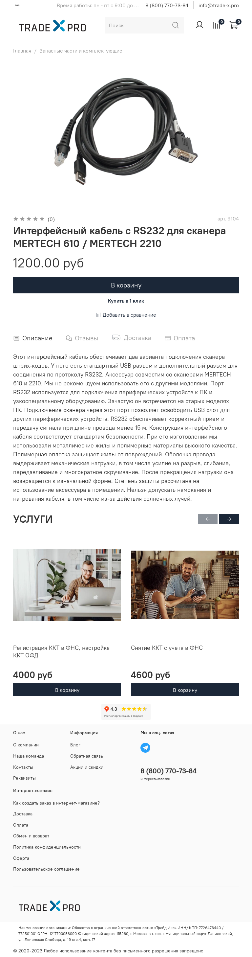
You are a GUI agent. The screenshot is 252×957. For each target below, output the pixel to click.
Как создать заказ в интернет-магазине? (56, 803)
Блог (75, 745)
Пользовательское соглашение (46, 869)
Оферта (21, 858)
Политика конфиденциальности (47, 847)
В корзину (67, 689)
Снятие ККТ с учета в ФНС (167, 647)
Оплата (20, 825)
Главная (22, 50)
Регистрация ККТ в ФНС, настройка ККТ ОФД (61, 651)
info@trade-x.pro (219, 5)
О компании (26, 745)
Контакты (23, 767)
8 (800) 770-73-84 (166, 5)
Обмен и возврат (31, 836)
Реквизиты (24, 778)
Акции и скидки (86, 767)
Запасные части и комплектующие (80, 50)
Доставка (22, 814)
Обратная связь (86, 756)
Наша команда (28, 756)
